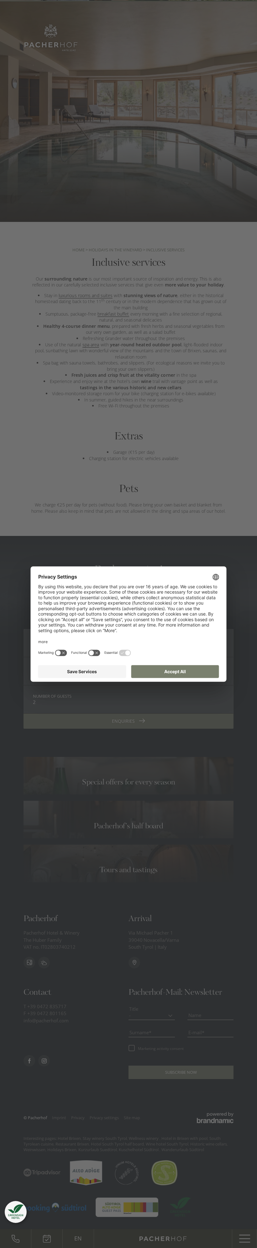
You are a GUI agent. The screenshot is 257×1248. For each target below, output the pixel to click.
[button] (15, 1212)
